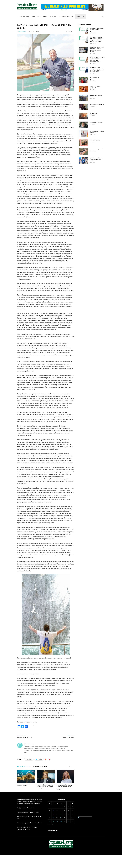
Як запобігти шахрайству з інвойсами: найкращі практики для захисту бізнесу (97, 49)
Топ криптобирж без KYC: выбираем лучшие (23, 784)
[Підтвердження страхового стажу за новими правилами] (83, 31)
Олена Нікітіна (22, 31)
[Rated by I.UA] (85, 817)
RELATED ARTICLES (23, 766)
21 (61, 817)
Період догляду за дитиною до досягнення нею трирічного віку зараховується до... (97, 59)
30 (68, 821)
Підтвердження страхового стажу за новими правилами (97, 30)
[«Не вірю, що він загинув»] (83, 107)
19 (53, 817)
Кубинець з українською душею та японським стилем (96, 159)
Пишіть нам (80, 16)
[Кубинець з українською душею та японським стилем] (83, 160)
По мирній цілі (93, 113)
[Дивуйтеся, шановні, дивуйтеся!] (83, 89)
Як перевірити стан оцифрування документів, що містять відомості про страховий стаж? (97, 69)
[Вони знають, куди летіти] (83, 151)
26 (53, 821)
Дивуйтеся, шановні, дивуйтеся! (95, 87)
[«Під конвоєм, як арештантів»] (83, 80)
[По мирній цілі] (83, 116)
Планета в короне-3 (68, 737)
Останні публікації (23, 16)
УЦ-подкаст (53, 16)
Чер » (52, 824)
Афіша (45, 16)
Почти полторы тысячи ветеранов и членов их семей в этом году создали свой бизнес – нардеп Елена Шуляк (46, 786)
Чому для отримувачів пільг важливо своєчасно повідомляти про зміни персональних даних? (96, 39)
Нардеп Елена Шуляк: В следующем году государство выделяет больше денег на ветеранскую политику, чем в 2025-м (64, 786)
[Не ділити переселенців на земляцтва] (83, 133)
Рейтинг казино (53, 830)
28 (61, 821)
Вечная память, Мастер (24, 737)
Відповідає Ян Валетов (96, 122)
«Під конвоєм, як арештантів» (94, 78)
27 (57, 821)
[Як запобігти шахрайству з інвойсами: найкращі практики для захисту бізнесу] (83, 50)
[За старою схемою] (83, 142)
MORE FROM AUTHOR (40, 766)
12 (53, 814)
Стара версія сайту (66, 16)
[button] (102, 16)
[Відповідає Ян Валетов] (83, 125)
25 (49, 821)
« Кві (49, 824)
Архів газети (36, 16)
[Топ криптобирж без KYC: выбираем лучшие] (26, 776)
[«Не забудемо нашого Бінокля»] (83, 98)
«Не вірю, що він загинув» (97, 104)
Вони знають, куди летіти (97, 149)
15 (64, 814)
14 (61, 814)
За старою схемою (95, 140)
